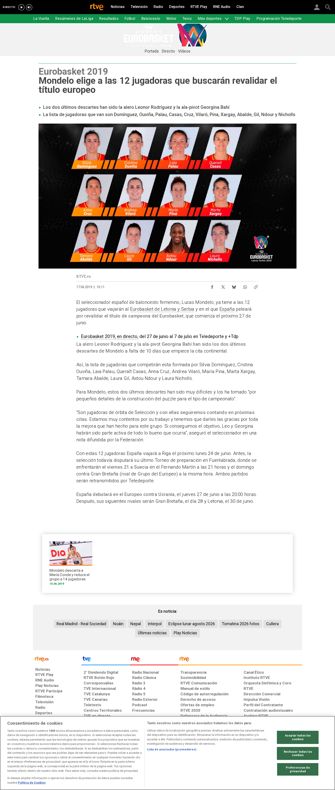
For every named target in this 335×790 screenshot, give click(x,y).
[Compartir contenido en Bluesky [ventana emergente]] (234, 286)
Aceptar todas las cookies (298, 737)
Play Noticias (185, 632)
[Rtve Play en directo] (21, 7)
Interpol (155, 623)
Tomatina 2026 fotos (240, 623)
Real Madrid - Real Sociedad (81, 623)
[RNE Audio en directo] (29, 7)
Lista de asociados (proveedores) (171, 749)
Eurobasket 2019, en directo (109, 336)
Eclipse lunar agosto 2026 (191, 623)
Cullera (272, 623)
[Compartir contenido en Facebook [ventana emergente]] (212, 286)
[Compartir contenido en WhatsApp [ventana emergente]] (245, 286)
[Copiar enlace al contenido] (255, 286)
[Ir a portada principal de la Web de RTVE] (57, 658)
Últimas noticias (152, 632)
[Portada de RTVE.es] (96, 7)
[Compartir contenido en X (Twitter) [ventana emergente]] (223, 286)
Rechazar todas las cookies (298, 753)
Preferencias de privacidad (298, 769)
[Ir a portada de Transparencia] (240, 660)
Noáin (118, 623)
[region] (167, 753)
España (227, 309)
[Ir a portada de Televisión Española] (105, 660)
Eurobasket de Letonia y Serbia (162, 309)
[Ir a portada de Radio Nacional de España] (154, 660)
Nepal (135, 623)
